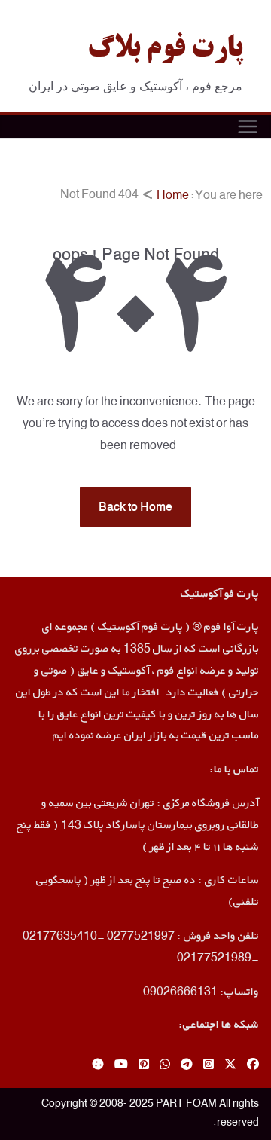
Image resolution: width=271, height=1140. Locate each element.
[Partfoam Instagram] (208, 1065)
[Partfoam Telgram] (187, 1065)
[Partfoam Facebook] (253, 1065)
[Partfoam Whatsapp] (165, 1065)
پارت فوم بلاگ (164, 50)
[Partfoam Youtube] (121, 1065)
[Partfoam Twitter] (230, 1065)
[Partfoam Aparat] (98, 1065)
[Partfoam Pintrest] (144, 1065)
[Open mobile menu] (247, 126)
